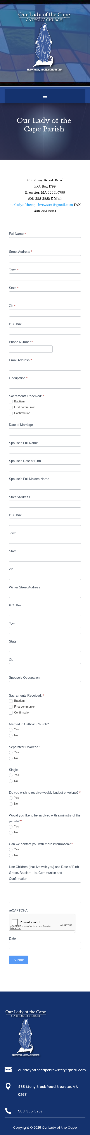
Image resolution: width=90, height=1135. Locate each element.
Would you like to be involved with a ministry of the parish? (44, 818)
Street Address (20, 251)
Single (13, 770)
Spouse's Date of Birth (25, 461)
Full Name (17, 233)
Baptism (19, 401)
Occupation (18, 378)
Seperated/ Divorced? (24, 747)
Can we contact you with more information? (41, 844)
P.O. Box (15, 324)
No (15, 735)
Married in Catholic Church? (29, 724)
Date (12, 938)
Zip (12, 306)
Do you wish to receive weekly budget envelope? (45, 792)
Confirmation (21, 413)
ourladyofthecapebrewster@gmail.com (41, 205)
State (14, 288)
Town (14, 270)
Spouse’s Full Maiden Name (29, 479)
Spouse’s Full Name (23, 443)
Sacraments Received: (26, 396)
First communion (24, 407)
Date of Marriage (21, 425)
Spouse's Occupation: (24, 677)
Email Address (20, 360)
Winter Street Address (24, 587)
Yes (16, 729)
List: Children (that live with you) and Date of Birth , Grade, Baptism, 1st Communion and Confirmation (45, 872)
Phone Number (21, 342)
